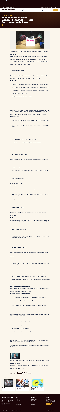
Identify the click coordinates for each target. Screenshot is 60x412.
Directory (29, 10)
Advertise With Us (33, 405)
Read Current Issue (34, 399)
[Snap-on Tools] (30, 3)
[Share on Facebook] (18, 373)
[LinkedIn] (9, 404)
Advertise (42, 7)
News (39, 10)
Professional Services (19, 403)
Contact (53, 410)
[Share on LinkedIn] (22, 373)
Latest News (33, 400)
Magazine (45, 10)
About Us (18, 10)
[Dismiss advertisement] (57, 3)
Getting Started (23, 10)
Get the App (50, 7)
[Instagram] (7, 404)
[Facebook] (2, 404)
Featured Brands (49, 10)
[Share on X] (20, 373)
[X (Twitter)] (55, 7)
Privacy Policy (56, 410)
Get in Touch (49, 403)
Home (16, 10)
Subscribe (46, 7)
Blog (42, 10)
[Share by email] (24, 373)
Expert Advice (34, 10)
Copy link (29, 373)
